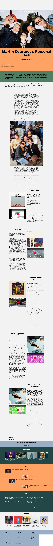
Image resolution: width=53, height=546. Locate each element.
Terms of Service (7, 543)
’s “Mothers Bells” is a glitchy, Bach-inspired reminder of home (36, 502)
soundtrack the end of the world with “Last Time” (15, 502)
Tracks (19, 536)
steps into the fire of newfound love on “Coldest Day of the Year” (36, 498)
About (6, 532)
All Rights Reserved (20, 543)
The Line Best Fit (26, 11)
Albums (19, 537)
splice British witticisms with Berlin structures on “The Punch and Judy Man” (37, 507)
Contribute (7, 537)
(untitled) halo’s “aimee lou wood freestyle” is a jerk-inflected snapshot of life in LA (14, 498)
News (19, 533)
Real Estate (23, 74)
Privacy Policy (14, 543)
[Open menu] (51, 11)
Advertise (6, 534)
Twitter (32, 538)
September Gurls (12, 347)
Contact (6, 536)
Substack (32, 536)
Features (19, 534)
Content (19, 532)
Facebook (32, 539)
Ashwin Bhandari (7, 64)
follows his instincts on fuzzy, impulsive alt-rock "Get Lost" (15, 507)
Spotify (32, 534)
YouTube (32, 537)
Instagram (33, 533)
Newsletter (7, 533)
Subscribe (26, 445)
